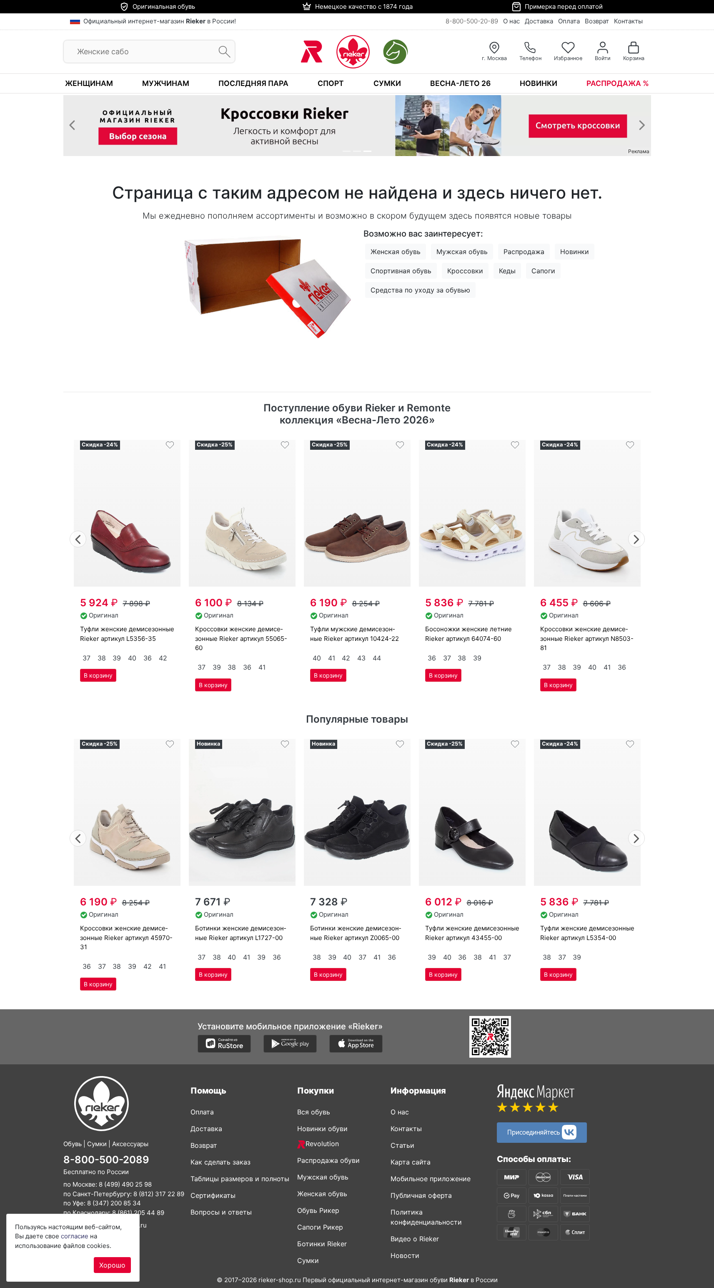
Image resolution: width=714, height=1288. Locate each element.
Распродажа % (617, 83)
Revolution (322, 1143)
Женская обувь (396, 251)
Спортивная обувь (401, 271)
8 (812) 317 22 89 (158, 1193)
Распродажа (524, 251)
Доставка (539, 21)
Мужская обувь (462, 251)
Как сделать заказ (220, 1162)
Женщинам (89, 83)
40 (132, 658)
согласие (74, 1236)
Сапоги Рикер (320, 1227)
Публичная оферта (421, 1195)
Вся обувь (313, 1112)
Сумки (387, 83)
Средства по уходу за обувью (420, 290)
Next (637, 538)
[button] (72, 124)
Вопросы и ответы (221, 1212)
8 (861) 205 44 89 (138, 1212)
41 (262, 667)
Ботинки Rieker (322, 1244)
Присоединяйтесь (534, 1131)
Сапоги (543, 271)
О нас (511, 21)
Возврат (597, 21)
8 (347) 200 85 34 (114, 1203)
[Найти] (222, 52)
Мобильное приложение (431, 1179)
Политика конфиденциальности (426, 1217)
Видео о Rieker (415, 1239)
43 (361, 658)
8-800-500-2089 (106, 1159)
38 (102, 658)
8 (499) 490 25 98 (125, 1184)
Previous (78, 538)
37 (86, 658)
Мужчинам (165, 83)
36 (147, 658)
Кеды (507, 271)
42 (163, 658)
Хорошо (112, 1265)
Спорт (331, 83)
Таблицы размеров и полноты (239, 1179)
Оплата (569, 21)
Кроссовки (465, 271)
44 (377, 658)
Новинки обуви (322, 1128)
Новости (405, 1255)
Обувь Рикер (318, 1210)
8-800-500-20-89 (472, 21)
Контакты (628, 21)
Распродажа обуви (328, 1160)
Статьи (402, 1145)
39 (117, 658)
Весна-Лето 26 (460, 83)
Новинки (538, 83)
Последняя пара (253, 83)
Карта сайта (411, 1162)
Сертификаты (212, 1195)
